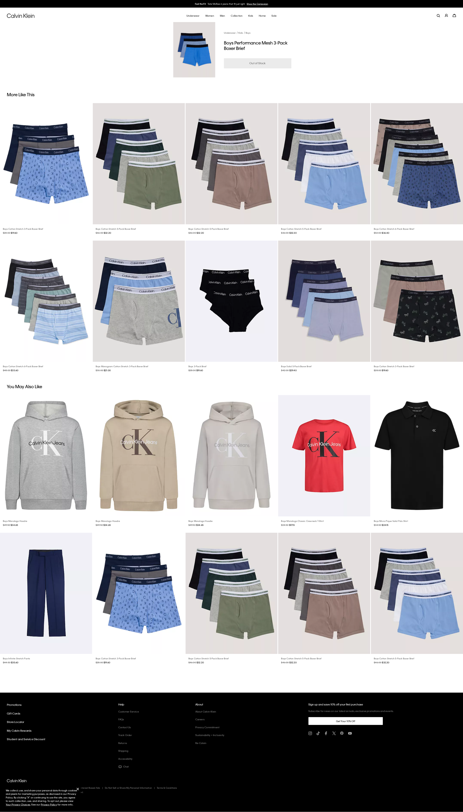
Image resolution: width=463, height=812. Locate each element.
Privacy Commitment (207, 727)
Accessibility (125, 758)
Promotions (14, 705)
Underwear (230, 32)
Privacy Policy (49, 804)
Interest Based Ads (90, 787)
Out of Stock (257, 63)
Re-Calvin (201, 743)
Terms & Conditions (167, 787)
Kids (240, 32)
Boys (248, 32)
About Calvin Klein (205, 711)
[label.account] (446, 15)
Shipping (123, 750)
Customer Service (128, 711)
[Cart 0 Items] (454, 15)
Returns (122, 743)
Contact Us (124, 727)
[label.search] (438, 15)
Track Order (125, 735)
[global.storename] (21, 15)
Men (255, 3)
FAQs (121, 719)
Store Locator (15, 722)
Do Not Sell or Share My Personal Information (128, 787)
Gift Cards (13, 713)
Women (247, 3)
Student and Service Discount (26, 739)
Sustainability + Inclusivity (209, 735)
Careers (200, 719)
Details (262, 3)
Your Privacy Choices (18, 804)
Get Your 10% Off (345, 721)
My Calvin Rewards (19, 730)
